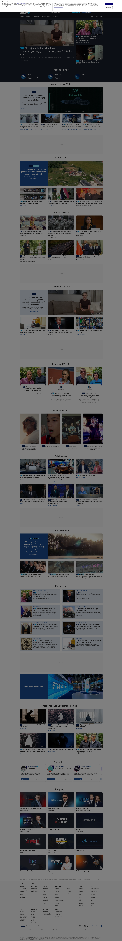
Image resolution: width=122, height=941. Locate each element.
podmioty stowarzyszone (21, 3)
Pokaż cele (108, 7)
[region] (61, 6)
